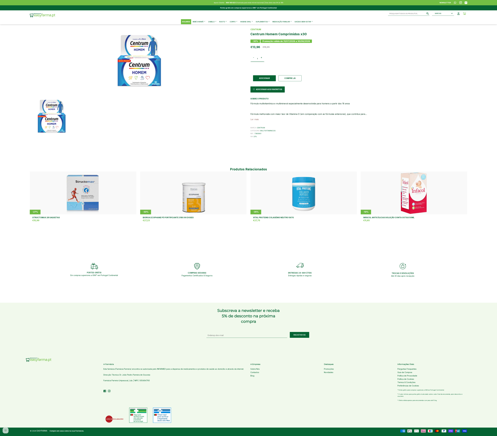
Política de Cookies (405, 379)
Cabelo (211, 22)
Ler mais (254, 119)
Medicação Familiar (281, 22)
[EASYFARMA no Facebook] (104, 391)
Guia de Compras (404, 372)
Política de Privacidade (407, 376)
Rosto (222, 22)
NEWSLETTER (445, 3)
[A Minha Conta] (458, 13)
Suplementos (262, 22)
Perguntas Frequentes (406, 369)
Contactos (254, 372)
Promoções (329, 369)
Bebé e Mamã (198, 22)
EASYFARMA (42, 431)
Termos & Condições (406, 382)
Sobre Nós (255, 369)
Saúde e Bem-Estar (303, 22)
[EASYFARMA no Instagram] (109, 391)
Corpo (233, 22)
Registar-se (299, 335)
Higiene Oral (245, 22)
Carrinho (464, 13)
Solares (186, 22)
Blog (252, 376)
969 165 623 (230, 3)
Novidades (328, 372)
